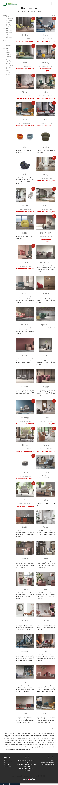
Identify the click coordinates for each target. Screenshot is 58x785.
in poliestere (9, 36)
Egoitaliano (9, 17)
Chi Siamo (7, 757)
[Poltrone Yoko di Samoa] (45, 641)
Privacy (2, 784)
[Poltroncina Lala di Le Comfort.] (45, 489)
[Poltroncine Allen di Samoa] (45, 703)
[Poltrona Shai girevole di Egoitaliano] (25, 136)
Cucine (6, 759)
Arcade (8, 52)
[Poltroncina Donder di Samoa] (25, 314)
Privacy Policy (8, 767)
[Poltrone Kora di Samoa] (25, 672)
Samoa (8, 24)
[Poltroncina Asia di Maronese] (45, 548)
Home (18, 11)
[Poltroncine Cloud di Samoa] (45, 610)
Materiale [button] (5, 28)
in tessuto (9, 37)
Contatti (6, 765)
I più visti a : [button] (6, 50)
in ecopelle (9, 30)
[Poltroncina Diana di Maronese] (25, 548)
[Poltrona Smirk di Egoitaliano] (25, 164)
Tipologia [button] (5, 48)
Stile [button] (4, 40)
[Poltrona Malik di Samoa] (25, 517)
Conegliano (9, 54)
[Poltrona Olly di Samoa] (25, 703)
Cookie (6, 784)
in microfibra (9, 32)
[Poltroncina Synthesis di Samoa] (45, 314)
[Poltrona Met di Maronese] (45, 579)
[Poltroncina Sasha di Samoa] (45, 283)
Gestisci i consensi (14, 784)
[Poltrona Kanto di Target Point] (25, 610)
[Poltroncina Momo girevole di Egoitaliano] (45, 136)
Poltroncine (37, 11)
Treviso (8, 70)
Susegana (9, 69)
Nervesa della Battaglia (8, 58)
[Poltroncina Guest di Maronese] (45, 517)
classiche (8, 42)
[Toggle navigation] (53, 3)
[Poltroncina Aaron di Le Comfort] (45, 462)
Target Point (9, 26)
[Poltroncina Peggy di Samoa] (45, 376)
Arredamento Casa (27, 11)
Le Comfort (9, 18)
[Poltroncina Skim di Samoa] (45, 345)
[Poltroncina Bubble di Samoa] (25, 376)
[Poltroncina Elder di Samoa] (25, 345)
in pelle (8, 34)
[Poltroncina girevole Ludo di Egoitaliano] (25, 222)
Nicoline (8, 22)
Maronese (9, 20)
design (8, 44)
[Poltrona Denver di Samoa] (25, 641)
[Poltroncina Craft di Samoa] (25, 283)
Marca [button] (5, 15)
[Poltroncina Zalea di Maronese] (25, 579)
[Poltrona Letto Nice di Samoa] (45, 672)
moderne (8, 45)
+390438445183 (49, 764)
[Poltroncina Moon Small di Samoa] (45, 252)
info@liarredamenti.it (47, 762)
